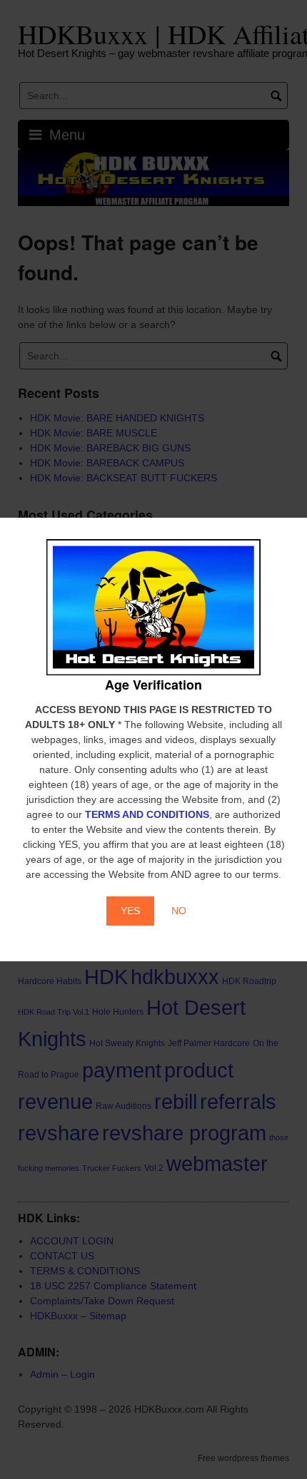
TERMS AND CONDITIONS (147, 814)
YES (130, 910)
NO (178, 910)
